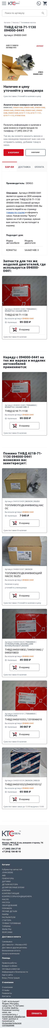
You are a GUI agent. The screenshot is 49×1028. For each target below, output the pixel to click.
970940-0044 (20, 115)
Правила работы (9, 963)
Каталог (7, 22)
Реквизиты (7, 993)
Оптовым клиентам (11, 969)
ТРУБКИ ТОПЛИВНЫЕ (11, 923)
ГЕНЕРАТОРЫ (8, 878)
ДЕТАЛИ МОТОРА (10, 884)
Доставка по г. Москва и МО (14, 945)
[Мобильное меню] (4, 3)
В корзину (35, 152)
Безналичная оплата (11, 950)
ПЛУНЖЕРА (7, 908)
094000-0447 (30, 110)
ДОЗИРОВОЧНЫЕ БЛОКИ (13, 887)
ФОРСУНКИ (7, 932)
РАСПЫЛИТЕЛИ (8, 917)
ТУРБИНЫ (6, 926)
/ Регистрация (13, 978)
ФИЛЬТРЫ (6, 929)
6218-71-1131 (35, 113)
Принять (37, 1013)
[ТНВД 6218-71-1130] (24, 291)
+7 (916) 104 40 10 (11, 851)
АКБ (4, 875)
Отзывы (5, 990)
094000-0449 (13, 113)
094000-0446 (19, 110)
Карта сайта (7, 975)
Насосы (16, 22)
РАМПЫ (5, 914)
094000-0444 (40, 107)
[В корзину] (14, 329)
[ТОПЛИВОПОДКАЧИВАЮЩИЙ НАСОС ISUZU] (24, 551)
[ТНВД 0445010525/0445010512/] (24, 763)
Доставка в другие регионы (14, 947)
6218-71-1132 (9, 115)
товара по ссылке (15, 212)
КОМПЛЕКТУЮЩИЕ (10, 893)
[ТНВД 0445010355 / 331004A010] (24, 696)
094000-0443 (29, 107)
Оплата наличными (10, 953)
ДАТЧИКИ (6, 881)
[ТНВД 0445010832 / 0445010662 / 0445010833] (24, 624)
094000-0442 (18, 107)
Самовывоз (7, 942)
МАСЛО (5, 899)
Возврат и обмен (9, 966)
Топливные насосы (28, 22)
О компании (7, 987)
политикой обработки (13, 1016)
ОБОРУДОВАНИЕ (9, 905)
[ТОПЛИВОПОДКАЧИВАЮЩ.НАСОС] (24, 483)
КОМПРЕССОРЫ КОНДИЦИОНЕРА (17, 896)
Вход (4, 978)
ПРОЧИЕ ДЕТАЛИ (9, 911)
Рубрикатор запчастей (12, 869)
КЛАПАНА (6, 890)
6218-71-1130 (24, 113)
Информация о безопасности (15, 972)
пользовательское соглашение (11, 1024)
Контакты (6, 996)
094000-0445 (9, 110)
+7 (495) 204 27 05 (39, 3)
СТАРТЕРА (6, 920)
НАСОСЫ (6, 902)
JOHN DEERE (7, 872)
